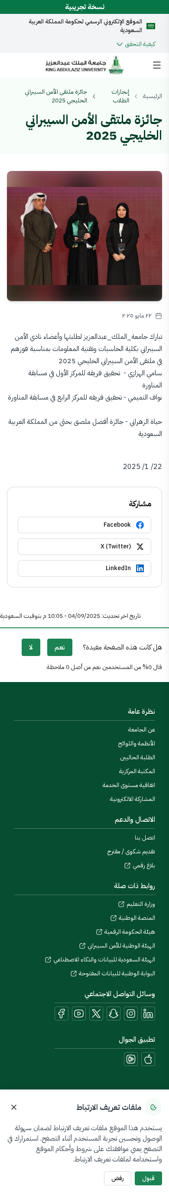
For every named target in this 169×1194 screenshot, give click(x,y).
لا (31, 647)
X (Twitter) (116, 546)
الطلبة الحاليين (137, 757)
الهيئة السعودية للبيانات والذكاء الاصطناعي (104, 959)
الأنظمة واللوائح (136, 743)
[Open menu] (157, 65)
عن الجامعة (141, 729)
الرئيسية (152, 96)
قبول (148, 1178)
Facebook (117, 524)
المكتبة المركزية (137, 771)
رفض (117, 1178)
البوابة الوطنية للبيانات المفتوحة (117, 973)
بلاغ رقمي (144, 865)
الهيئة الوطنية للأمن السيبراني (121, 945)
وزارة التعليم (141, 904)
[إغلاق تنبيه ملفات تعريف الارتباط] (14, 1107)
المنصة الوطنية (137, 918)
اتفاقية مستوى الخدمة (129, 785)
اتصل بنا (145, 837)
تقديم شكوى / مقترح (131, 851)
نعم (60, 647)
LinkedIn (118, 568)
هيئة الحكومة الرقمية (129, 932)
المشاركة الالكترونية (132, 799)
